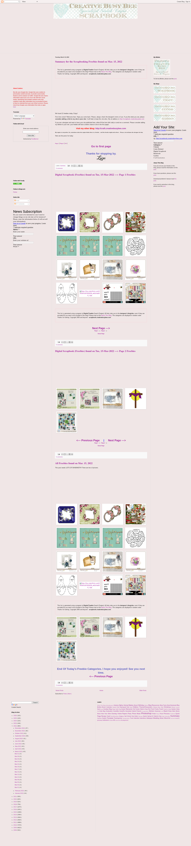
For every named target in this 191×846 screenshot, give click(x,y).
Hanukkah (128, 711)
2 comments (59, 685)
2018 (15, 804)
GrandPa (122, 711)
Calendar (109, 707)
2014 (15, 814)
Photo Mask (136, 713)
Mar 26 (17, 759)
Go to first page (101, 146)
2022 (15, 726)
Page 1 (96, 330)
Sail (125, 716)
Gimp (178, 709)
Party (130, 713)
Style (163, 716)
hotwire (111, 720)
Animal (126, 705)
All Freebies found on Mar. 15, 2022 (74, 463)
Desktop (106, 709)
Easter (123, 709)
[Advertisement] (95, 37)
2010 (15, 825)
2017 (15, 807)
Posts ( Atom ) (67, 694)
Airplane (116, 705)
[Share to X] (77, 166)
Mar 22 (17, 764)
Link (162, 711)
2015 (15, 812)
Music (99, 713)
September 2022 (20, 736)
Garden (173, 709)
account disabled (175, 718)
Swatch (104, 718)
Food (161, 709)
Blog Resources (154, 705)
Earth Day (119, 709)
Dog (110, 709)
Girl (98, 711)
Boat (168, 705)
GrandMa (116, 711)
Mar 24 (17, 761)
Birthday (141, 705)
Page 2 (103, 330)
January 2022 (19, 793)
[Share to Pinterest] (82, 166)
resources (118, 720)
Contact (178, 707)
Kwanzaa (158, 711)
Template (110, 718)
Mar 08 (17, 779)
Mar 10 (17, 777)
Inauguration (145, 711)
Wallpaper (150, 718)
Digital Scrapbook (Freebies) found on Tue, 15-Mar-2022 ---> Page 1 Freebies (95, 174)
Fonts (157, 709)
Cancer (114, 707)
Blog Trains (163, 705)
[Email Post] (68, 165)
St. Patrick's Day (157, 716)
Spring (149, 716)
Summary (63, 165)
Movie (178, 711)
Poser (162, 713)
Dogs (114, 709)
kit (114, 720)
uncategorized (124, 720)
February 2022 (19, 791)
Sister (136, 716)
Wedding (156, 718)
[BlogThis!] (74, 166)
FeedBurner (34, 139)
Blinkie (146, 705)
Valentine (137, 718)
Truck (132, 718)
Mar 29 (17, 756)
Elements (129, 709)
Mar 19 (17, 766)
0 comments (59, 168)
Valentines (143, 718)
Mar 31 (17, 754)
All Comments (20, 204)
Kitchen (152, 711)
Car (118, 707)
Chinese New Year (158, 707)
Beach (136, 705)
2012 (15, 820)
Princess (167, 713)
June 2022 (18, 744)
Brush (104, 707)
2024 (15, 721)
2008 (15, 830)
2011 (15, 822)
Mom (174, 711)
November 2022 (20, 731)
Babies (131, 705)
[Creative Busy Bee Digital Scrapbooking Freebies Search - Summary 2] (17, 184)
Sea (133, 716)
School (129, 716)
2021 (15, 796)
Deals (101, 709)
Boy (178, 705)
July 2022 (18, 741)
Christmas (168, 707)
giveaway (100, 720)
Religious (121, 716)
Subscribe (167, 716)
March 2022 (19, 751)
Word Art (167, 718)
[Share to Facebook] (79, 166)
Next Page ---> (101, 328)
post (175, 79)
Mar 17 (17, 769)
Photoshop (146, 713)
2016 (15, 809)
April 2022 (18, 749)
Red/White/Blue (115, 716)
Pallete (120, 713)
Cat (128, 707)
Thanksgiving (118, 718)
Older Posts (142, 690)
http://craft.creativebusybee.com (110, 128)
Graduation (109, 711)
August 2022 (19, 738)
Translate (28, 118)
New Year (104, 713)
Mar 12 (17, 774)
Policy (158, 713)
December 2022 (20, 728)
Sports (145, 716)
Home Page (101, 333)
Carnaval (123, 707)
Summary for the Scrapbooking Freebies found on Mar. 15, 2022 (88, 61)
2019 (15, 801)
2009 (15, 827)
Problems (173, 713)
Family (138, 709)
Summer (99, 718)
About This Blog (106, 72)
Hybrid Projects (137, 711)
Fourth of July (167, 709)
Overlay (114, 713)
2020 (15, 799)
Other (110, 713)
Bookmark (173, 705)
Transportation (126, 718)
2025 (15, 718)
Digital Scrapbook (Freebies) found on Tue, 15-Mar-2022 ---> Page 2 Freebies (95, 351)
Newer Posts (59, 690)
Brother (99, 707)
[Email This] (72, 166)
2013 (15, 817)
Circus (173, 707)
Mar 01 (17, 787)
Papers (125, 713)
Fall (134, 709)
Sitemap (140, 716)
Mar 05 (17, 782)
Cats (131, 707)
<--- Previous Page (88, 440)
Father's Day (144, 709)
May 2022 (18, 746)
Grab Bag (102, 711)
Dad (98, 709)
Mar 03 (17, 785)
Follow (15, 192)
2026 (15, 715)
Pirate (154, 713)
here (14, 107)
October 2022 (19, 733)
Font (153, 709)
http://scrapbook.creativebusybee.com (131, 119)
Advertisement (110, 705)
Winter (162, 718)
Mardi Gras (168, 711)
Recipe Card (106, 716)
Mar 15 (17, 772)
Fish (149, 709)
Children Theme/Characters (143, 707)
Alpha (121, 705)
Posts (17, 200)
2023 (15, 723)
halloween (106, 720)
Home (101, 690)
